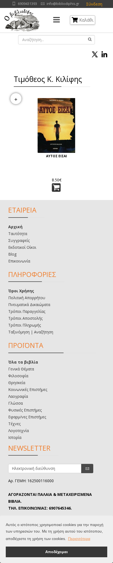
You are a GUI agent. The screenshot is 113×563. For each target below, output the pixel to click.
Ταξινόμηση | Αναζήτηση (30, 332)
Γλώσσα (15, 403)
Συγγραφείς (19, 240)
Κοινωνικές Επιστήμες (27, 389)
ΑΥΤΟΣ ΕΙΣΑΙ (56, 156)
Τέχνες (14, 423)
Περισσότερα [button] (79, 538)
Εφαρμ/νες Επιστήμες (27, 416)
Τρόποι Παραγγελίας (26, 311)
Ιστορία (14, 437)
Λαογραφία (18, 396)
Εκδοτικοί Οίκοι (22, 247)
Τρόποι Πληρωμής (24, 325)
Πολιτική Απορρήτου (26, 297)
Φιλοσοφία (18, 375)
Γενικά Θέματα (21, 368)
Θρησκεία (16, 382)
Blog (12, 254)
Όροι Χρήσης (21, 290)
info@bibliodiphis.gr (63, 3)
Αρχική (15, 226)
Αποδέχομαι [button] (56, 552)
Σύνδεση (94, 4)
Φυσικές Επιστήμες (25, 410)
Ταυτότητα (17, 233)
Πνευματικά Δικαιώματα (29, 304)
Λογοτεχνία (18, 430)
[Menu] (56, 20)
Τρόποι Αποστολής (25, 318)
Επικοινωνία (19, 261)
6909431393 (27, 3)
